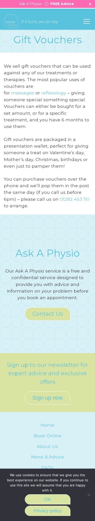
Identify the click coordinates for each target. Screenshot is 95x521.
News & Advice (47, 456)
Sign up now (47, 398)
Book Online (48, 435)
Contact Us (47, 313)
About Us (47, 446)
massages (22, 92)
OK (47, 499)
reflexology (53, 92)
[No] (88, 494)
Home (47, 425)
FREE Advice (61, 4)
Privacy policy (48, 510)
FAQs (47, 467)
